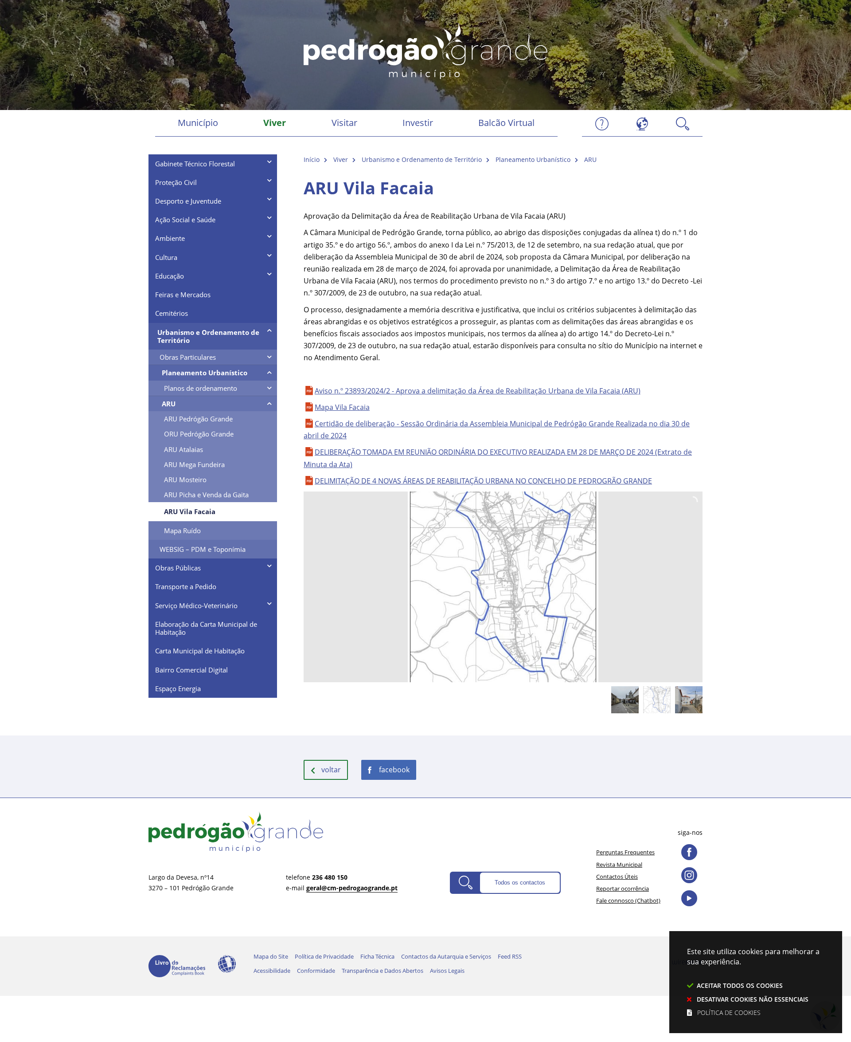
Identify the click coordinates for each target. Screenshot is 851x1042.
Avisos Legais (447, 971)
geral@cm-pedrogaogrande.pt (352, 888)
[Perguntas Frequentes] (602, 123)
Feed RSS (510, 956)
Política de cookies (729, 1012)
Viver (340, 159)
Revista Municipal (619, 865)
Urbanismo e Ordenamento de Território (422, 159)
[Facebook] (689, 852)
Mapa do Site (271, 956)
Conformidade (316, 971)
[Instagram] (689, 875)
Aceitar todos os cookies (740, 985)
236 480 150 (329, 877)
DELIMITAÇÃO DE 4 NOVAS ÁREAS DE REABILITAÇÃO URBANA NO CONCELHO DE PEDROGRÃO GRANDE (483, 481)
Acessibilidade (227, 964)
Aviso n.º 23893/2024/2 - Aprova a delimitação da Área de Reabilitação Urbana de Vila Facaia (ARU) (477, 391)
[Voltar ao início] (425, 50)
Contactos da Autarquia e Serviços (446, 956)
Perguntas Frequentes (625, 852)
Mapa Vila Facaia (342, 407)
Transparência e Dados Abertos (382, 971)
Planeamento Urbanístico (533, 159)
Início (312, 159)
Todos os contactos (520, 882)
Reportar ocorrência (622, 889)
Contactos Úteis (617, 877)
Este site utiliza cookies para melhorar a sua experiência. (753, 982)
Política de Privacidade (324, 956)
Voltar (331, 770)
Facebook (394, 770)
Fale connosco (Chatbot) (628, 900)
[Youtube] (689, 898)
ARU (590, 159)
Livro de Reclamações (176, 966)
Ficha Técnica (377, 956)
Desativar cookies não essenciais (752, 999)
